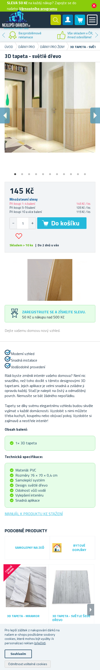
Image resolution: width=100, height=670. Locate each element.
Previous (3, 35)
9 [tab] (71, 172)
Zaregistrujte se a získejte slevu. (54, 312)
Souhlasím (18, 653)
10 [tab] (78, 172)
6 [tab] (50, 172)
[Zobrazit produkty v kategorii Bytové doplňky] (57, 547)
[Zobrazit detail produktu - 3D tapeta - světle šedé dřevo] (71, 586)
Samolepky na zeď (29, 547)
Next (96, 35)
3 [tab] (29, 172)
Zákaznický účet (68, 24)
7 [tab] (57, 172)
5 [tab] (43, 172)
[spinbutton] (23, 223)
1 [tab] (15, 172)
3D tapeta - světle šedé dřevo (71, 618)
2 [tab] (22, 172)
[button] (32, 223)
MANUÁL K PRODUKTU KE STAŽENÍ (34, 513)
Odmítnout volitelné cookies (27, 663)
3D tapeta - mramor (23, 616)
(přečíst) (40, 643)
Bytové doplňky (79, 547)
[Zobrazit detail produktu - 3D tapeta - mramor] (26, 586)
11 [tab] (85, 172)
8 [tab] (64, 172)
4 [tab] (36, 172)
